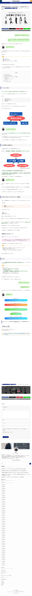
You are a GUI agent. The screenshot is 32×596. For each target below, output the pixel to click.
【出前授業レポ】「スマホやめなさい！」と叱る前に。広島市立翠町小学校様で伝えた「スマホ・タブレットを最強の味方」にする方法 (15, 475)
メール (4, 422)
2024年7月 (3, 501)
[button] (5, 28)
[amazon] (19, 460)
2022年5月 (3, 517)
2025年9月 (3, 492)
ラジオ (3, 577)
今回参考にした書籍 (8, 81)
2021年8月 (3, 532)
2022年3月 (3, 519)
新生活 (27, 384)
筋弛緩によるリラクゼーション (9, 78)
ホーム (8, 591)
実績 (2, 581)
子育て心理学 (12, 384)
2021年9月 (3, 530)
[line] (16, 460)
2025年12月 (3, 488)
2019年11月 (3, 550)
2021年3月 (3, 539)
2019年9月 (3, 552)
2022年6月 (3, 515)
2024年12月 (3, 497)
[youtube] (17, 460)
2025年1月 (3, 495)
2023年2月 (3, 504)
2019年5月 (3, 559)
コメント (4, 409)
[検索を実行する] (30, 463)
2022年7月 (3, 513)
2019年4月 (3, 561)
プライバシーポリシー (12, 591)
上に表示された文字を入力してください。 (8, 432)
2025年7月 (3, 493)
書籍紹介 (3, 582)
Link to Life (3, 570)
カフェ (3, 573)
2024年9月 (3, 499)
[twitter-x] (12, 460)
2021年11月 (3, 526)
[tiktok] (15, 460)
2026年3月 (3, 484)
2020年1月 (3, 546)
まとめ (5, 80)
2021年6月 (3, 535)
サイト (3, 425)
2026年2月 (3, 486)
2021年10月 (3, 528)
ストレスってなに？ (7, 74)
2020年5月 (3, 543)
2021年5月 (3, 537)
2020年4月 (3, 544)
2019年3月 (3, 563)
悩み (25, 384)
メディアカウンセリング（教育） (6, 384)
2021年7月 (3, 533)
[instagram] (14, 460)
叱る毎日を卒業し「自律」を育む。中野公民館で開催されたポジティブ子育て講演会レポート (14, 470)
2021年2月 (3, 541)
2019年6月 (3, 557)
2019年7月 (3, 555)
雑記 (2, 584)
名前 (3, 419)
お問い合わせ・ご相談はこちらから (20, 591)
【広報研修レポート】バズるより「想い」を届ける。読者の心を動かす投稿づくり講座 (13, 468)
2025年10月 (3, 490)
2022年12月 (3, 506)
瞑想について (7, 77)
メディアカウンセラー (19, 384)
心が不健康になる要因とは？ (8, 75)
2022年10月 (3, 508)
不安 (23, 384)
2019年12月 (3, 548)
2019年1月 (3, 564)
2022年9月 (3, 510)
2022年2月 (3, 521)
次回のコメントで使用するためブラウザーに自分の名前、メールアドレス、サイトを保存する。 (15, 428)
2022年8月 (3, 512)
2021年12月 (3, 524)
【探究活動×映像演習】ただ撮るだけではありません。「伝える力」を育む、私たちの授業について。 (15, 472)
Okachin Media (16, 0)
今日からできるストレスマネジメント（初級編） (11, 76)
